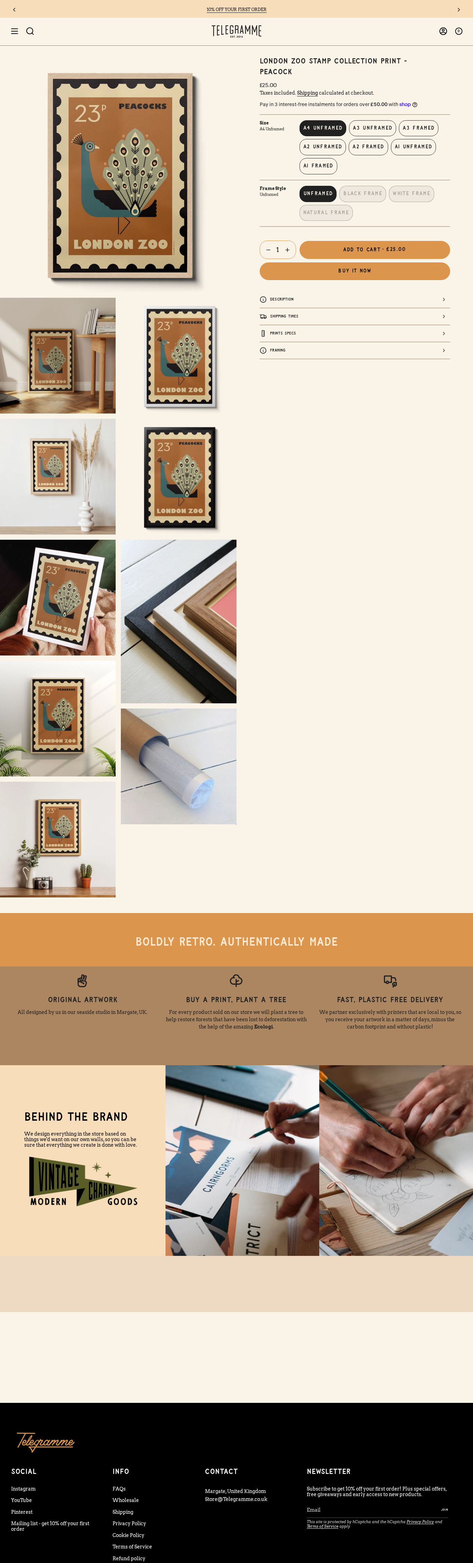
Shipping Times (284, 316)
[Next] (459, 10)
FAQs (119, 1489)
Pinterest (22, 1512)
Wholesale (126, 1500)
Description (282, 299)
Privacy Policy (129, 1523)
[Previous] (14, 10)
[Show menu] (14, 31)
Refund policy (129, 1558)
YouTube (21, 1500)
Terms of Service (132, 1546)
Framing (278, 350)
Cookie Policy (128, 1535)
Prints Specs (283, 333)
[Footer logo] (45, 1442)
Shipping (307, 93)
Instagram (23, 1489)
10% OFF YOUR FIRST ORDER (237, 9)
